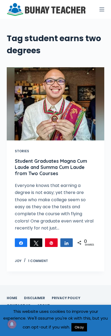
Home (12, 298)
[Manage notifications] (12, 324)
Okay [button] (79, 327)
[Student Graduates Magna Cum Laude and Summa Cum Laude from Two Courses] (56, 103)
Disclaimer (34, 298)
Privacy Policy (66, 298)
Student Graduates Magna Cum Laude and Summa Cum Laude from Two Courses (51, 167)
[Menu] (101, 9)
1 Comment (38, 261)
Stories (22, 151)
